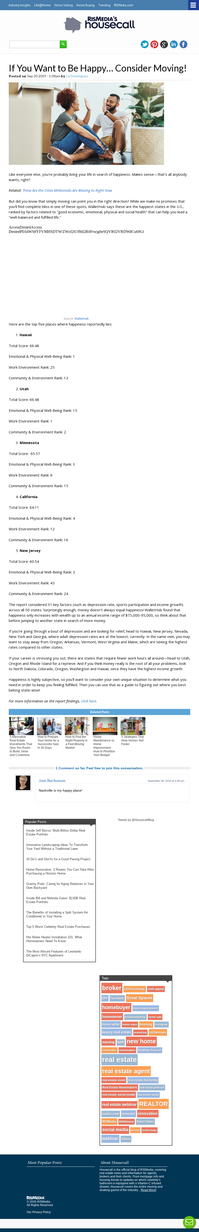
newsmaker (109, 1050)
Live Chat (189, 1222)
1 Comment (65, 768)
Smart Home (145, 1121)
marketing (140, 1032)
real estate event (113, 1080)
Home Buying (85, 5)
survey (135, 1130)
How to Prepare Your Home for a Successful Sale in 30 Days (48, 742)
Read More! (148, 1190)
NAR (120, 1042)
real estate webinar (119, 1105)
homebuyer (116, 1007)
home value (130, 1024)
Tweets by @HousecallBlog (136, 820)
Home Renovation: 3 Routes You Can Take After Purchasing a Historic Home (60, 871)
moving (108, 1042)
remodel (128, 1114)
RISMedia (109, 1121)
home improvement (145, 1008)
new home (141, 1041)
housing (146, 1024)
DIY (105, 998)
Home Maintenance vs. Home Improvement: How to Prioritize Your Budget (104, 746)
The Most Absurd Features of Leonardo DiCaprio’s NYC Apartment (53, 953)
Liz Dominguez (77, 76)
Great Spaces (139, 998)
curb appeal (156, 989)
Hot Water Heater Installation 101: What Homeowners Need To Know (54, 939)
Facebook (117, 998)
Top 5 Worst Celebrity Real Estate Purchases (58, 927)
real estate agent (126, 1071)
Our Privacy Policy (39, 1212)
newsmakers (127, 1050)
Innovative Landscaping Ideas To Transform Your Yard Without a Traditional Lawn (57, 846)
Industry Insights (20, 5)
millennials (157, 1032)
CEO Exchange (134, 989)
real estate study (148, 1094)
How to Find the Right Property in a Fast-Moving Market (77, 742)
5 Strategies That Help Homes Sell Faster (132, 740)
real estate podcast (152, 1087)
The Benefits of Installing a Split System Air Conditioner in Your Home (57, 914)
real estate (119, 1060)
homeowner (112, 1017)
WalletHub (82, 319)
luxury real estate (116, 1032)
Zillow (126, 1139)
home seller (111, 1024)
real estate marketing (143, 1080)
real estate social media (118, 1095)
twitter (145, 44)
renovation (148, 1113)
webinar (110, 1138)
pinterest (154, 44)
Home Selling (63, 5)
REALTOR (153, 1103)
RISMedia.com (123, 5)
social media (115, 1129)
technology (149, 1130)
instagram (161, 1024)
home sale (155, 1017)
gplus (164, 44)
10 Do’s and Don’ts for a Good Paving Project (58, 859)
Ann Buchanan (52, 780)
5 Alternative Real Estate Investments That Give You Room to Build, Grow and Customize (21, 746)
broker (112, 988)
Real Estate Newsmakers (119, 1087)
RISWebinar (126, 1121)
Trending (104, 5)
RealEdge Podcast (149, 1050)
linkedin (174, 44)
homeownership (135, 1017)
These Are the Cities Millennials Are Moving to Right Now (67, 190)
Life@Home (42, 5)
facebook (183, 44)
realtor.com (110, 1114)
